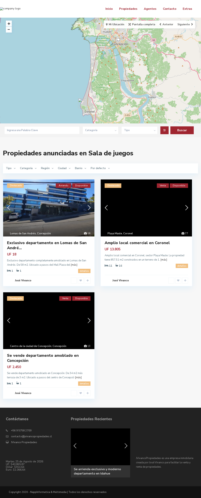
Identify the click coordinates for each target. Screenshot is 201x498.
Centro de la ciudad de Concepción (30, 346)
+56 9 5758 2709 (21, 430)
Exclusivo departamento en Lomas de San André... (47, 245)
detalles (84, 271)
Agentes (150, 9)
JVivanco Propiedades (24, 442)
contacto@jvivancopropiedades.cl (31, 436)
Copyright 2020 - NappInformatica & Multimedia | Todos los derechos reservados (58, 492)
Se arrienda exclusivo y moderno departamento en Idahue (97, 471)
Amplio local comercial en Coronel (137, 242)
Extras (187, 9)
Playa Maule (115, 233)
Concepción (44, 233)
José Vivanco (23, 280)
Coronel (128, 233)
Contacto (169, 9)
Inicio (109, 9)
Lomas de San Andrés (23, 233)
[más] (74, 265)
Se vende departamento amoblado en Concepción (43, 358)
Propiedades (128, 9)
